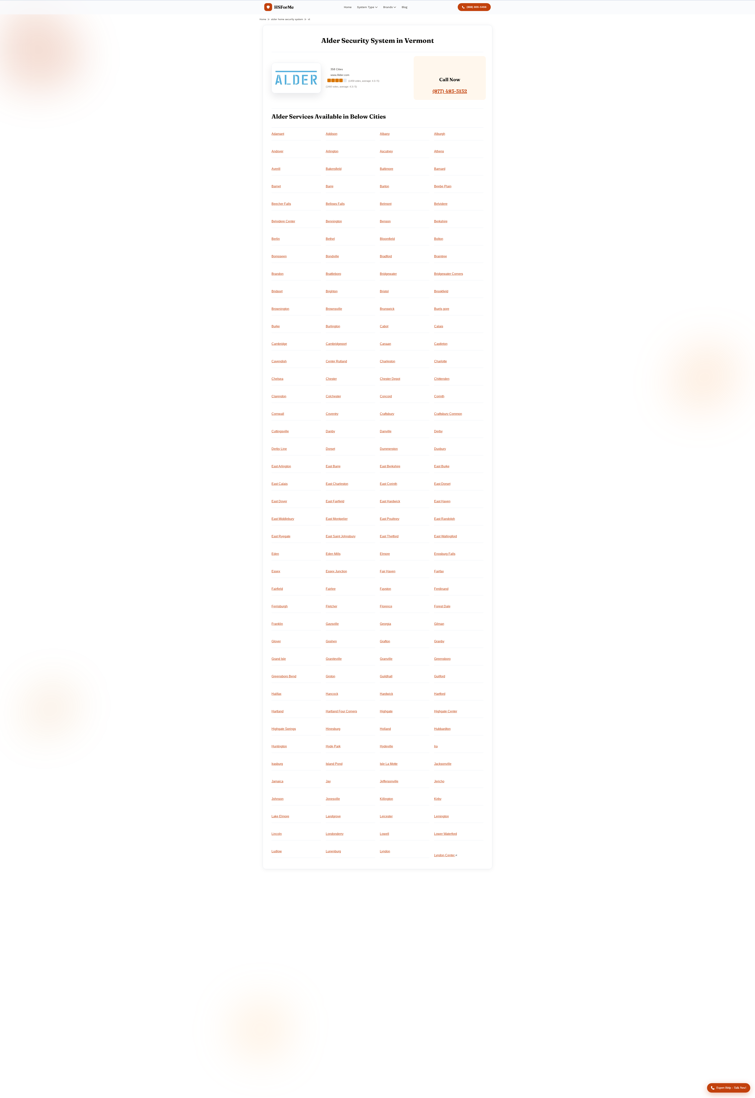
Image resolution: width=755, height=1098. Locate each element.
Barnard (439, 168)
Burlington (333, 326)
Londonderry (334, 833)
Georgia (385, 623)
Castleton (440, 343)
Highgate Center (445, 711)
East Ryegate (281, 536)
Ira (436, 746)
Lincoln (277, 833)
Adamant (278, 133)
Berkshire (440, 221)
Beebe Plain (442, 186)
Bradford (386, 256)
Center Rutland (336, 361)
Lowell (384, 833)
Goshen (331, 641)
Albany (385, 133)
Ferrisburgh (280, 606)
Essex (276, 571)
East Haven (442, 501)
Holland (385, 728)
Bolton (438, 238)
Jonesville (333, 798)
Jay (328, 781)
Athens (439, 151)
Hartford (439, 693)
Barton (384, 186)
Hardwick (386, 693)
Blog (404, 7)
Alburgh (439, 133)
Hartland (278, 711)
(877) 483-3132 (449, 91)
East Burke (441, 466)
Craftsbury (387, 413)
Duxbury (440, 448)
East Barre (333, 466)
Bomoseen (279, 256)
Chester (331, 378)
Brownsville (334, 308)
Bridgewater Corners (448, 273)
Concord (386, 396)
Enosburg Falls (444, 553)
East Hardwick (390, 501)
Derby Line (279, 448)
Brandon (278, 273)
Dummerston (389, 448)
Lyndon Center (444, 855)
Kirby (437, 798)
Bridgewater (388, 273)
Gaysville (332, 623)
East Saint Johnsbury (340, 536)
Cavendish (279, 361)
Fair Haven (387, 571)
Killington (386, 798)
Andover (277, 151)
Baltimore (386, 168)
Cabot (384, 326)
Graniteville (334, 658)
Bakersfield (334, 168)
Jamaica (277, 781)
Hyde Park (333, 746)
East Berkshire (390, 466)
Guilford (439, 676)
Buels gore (441, 308)
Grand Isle (279, 658)
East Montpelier (337, 518)
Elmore (385, 553)
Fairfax (439, 571)
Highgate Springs (284, 728)
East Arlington (281, 466)
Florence (386, 606)
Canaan (385, 343)
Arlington (332, 151)
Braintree (440, 256)
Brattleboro (333, 273)
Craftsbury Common (448, 413)
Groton (330, 676)
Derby (438, 431)
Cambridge (279, 343)
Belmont (385, 203)
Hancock (332, 693)
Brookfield (441, 291)
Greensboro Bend (284, 676)
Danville (385, 431)
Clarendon (279, 396)
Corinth (439, 396)
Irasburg (277, 763)
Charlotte (440, 361)
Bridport (277, 291)
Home (348, 7)
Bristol (384, 291)
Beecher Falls (281, 203)
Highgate (386, 711)
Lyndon (385, 851)
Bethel (330, 238)
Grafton (385, 641)
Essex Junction (336, 571)
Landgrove (333, 816)
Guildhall (386, 676)
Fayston (385, 588)
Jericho (439, 781)
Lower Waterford (445, 833)
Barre (329, 186)
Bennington (334, 221)
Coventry (332, 413)
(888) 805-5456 (476, 7)
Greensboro (442, 658)
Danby (330, 431)
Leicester (386, 816)
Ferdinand (441, 588)
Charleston (387, 361)
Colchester (333, 396)
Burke (276, 326)
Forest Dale (442, 606)
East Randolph (444, 518)
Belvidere (440, 203)
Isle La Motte (389, 763)
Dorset (330, 448)
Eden (275, 553)
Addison (331, 133)
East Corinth (388, 483)
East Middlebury (283, 518)
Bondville (332, 256)
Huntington (279, 746)
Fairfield (277, 588)
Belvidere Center (283, 221)
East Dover (279, 501)
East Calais (280, 483)
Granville (386, 658)
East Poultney (389, 518)
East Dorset (442, 483)
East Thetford (389, 536)
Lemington (441, 816)
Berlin (276, 238)
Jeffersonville (389, 781)
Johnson (278, 798)
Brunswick (387, 308)
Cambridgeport (336, 343)
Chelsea (277, 378)
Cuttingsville (280, 431)
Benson (385, 221)
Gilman (439, 623)
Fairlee (331, 588)
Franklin (277, 623)
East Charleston (337, 483)
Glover (276, 641)
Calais (438, 326)
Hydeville (386, 746)
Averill (276, 168)
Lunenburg (333, 851)
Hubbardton (442, 728)
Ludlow (277, 851)
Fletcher (331, 606)
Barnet (276, 186)
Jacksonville (442, 763)
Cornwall (278, 413)
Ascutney (386, 151)
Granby (439, 641)
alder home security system (287, 19)
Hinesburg (333, 728)
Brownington (280, 308)
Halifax (276, 693)
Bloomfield (387, 238)
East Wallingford (445, 536)
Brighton (332, 291)
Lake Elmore (280, 816)
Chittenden (441, 378)
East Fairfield (335, 501)
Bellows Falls (335, 203)
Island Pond (334, 763)
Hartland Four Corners (341, 711)
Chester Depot (390, 378)
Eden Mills (333, 553)
